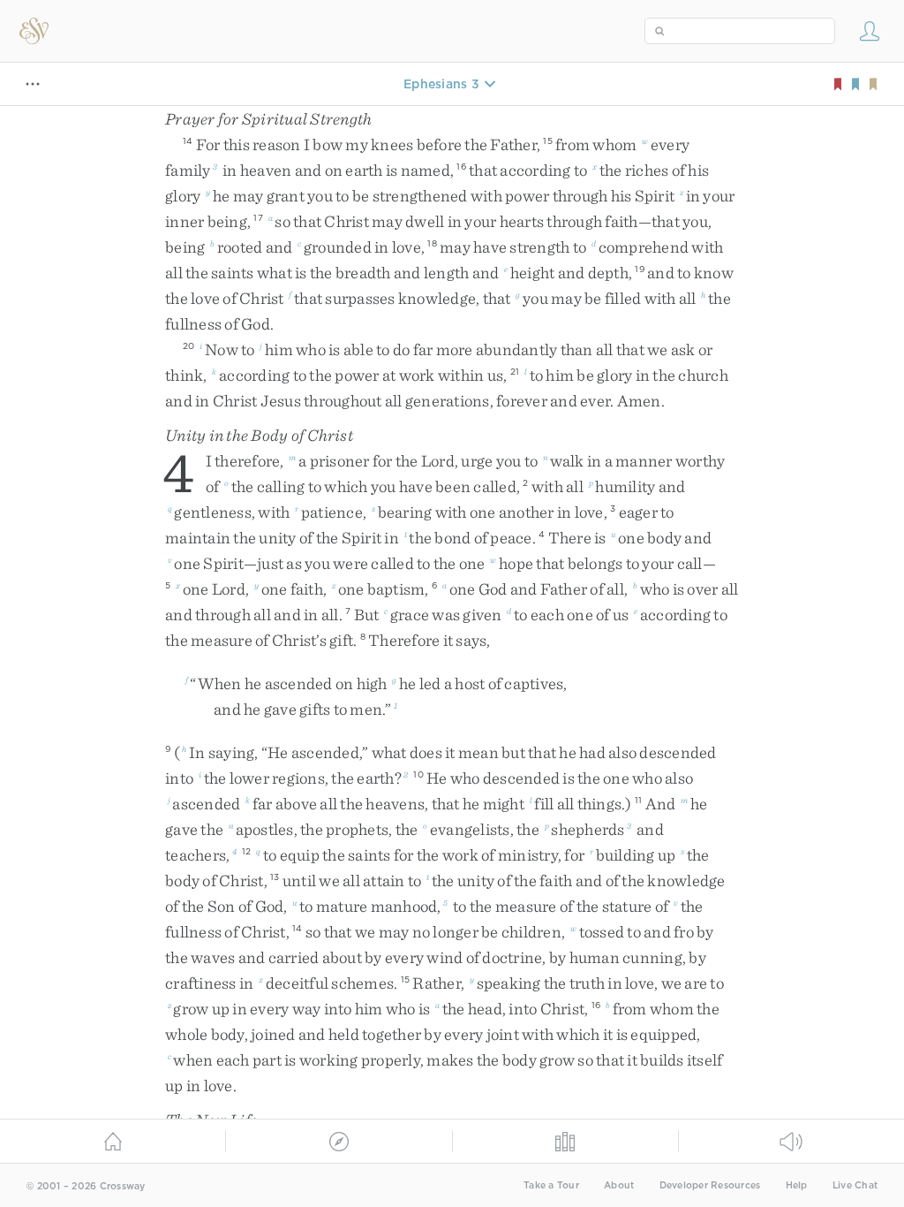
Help (797, 1185)
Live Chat (855, 1185)
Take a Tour (551, 1185)
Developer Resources (710, 1185)
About (619, 1185)
